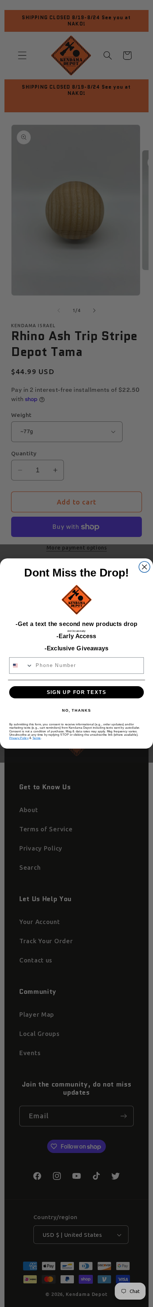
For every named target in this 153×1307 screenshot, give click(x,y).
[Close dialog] (144, 566)
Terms (36, 737)
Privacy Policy (19, 737)
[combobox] (21, 666)
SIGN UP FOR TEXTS (77, 692)
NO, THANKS (76, 710)
